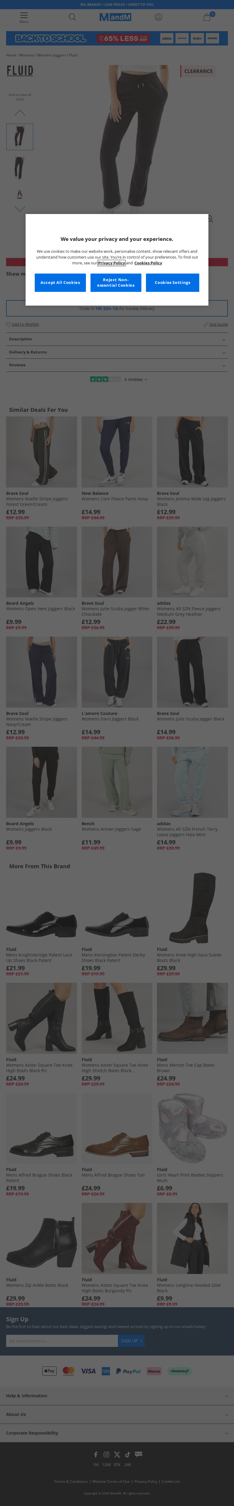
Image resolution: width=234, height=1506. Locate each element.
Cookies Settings (172, 282)
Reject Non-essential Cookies (116, 282)
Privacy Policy (111, 263)
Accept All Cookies (60, 282)
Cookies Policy (148, 263)
